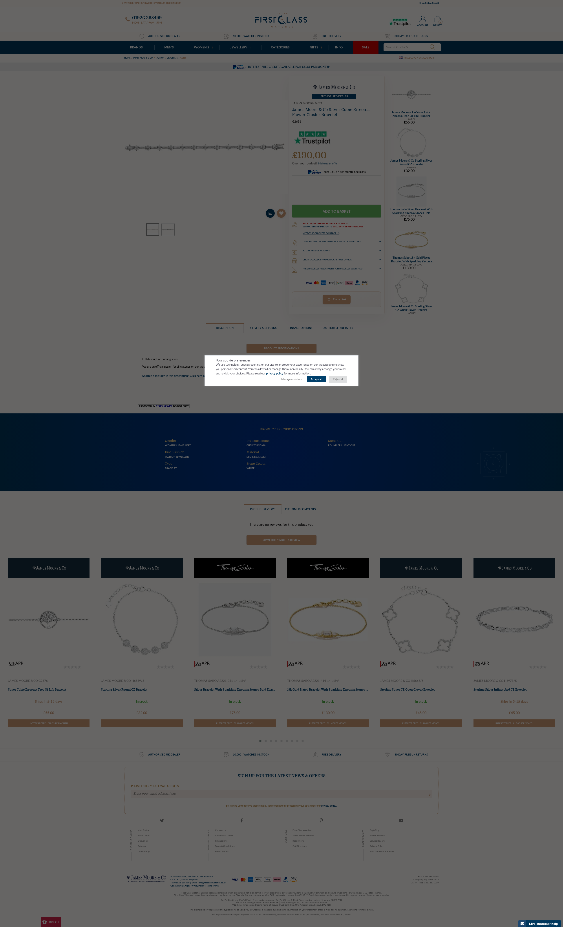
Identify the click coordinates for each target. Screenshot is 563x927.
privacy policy (274, 373)
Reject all (338, 379)
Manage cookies (290, 379)
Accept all (316, 379)
